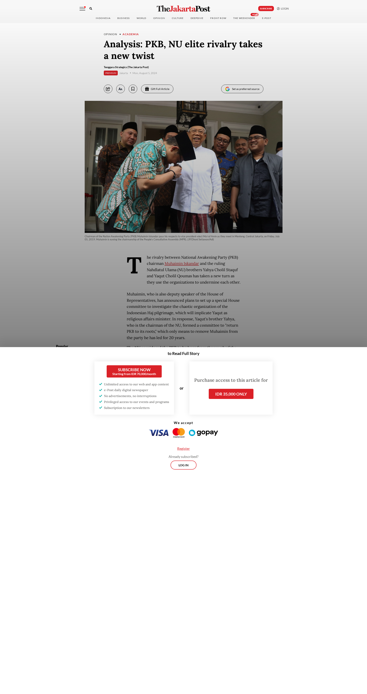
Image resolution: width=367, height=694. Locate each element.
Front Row (218, 18)
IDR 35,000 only (231, 393)
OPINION (159, 18)
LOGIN (284, 8)
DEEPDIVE (197, 18)
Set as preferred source (245, 89)
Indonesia (103, 18)
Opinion (110, 34)
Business (123, 18)
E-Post (266, 18)
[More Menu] (82, 9)
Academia (131, 34)
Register (183, 448)
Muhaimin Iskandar (182, 263)
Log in (183, 465)
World (141, 18)
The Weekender (244, 18)
